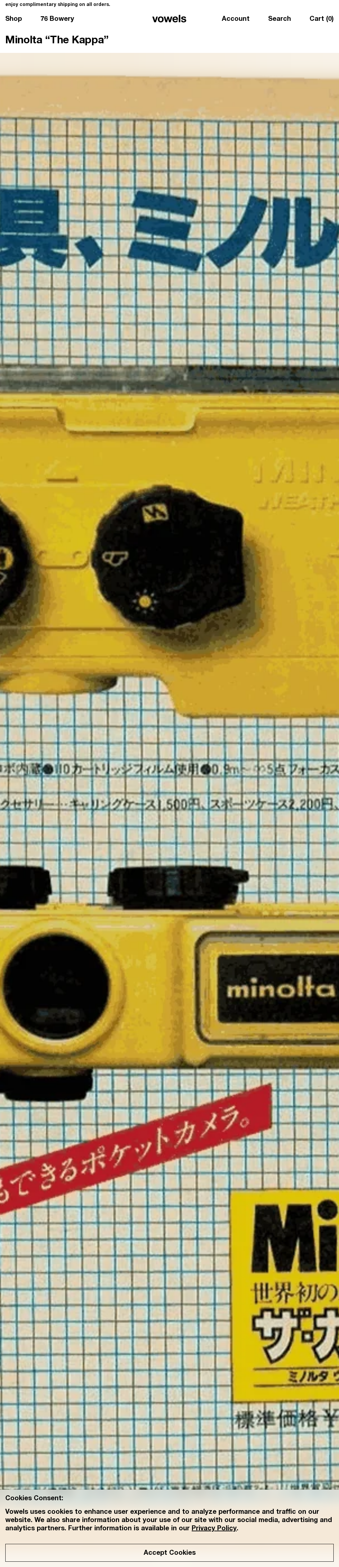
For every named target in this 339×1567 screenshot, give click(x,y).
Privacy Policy (214, 1529)
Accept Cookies (170, 1553)
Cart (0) (322, 19)
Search (279, 19)
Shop (13, 19)
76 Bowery (57, 19)
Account (236, 19)
